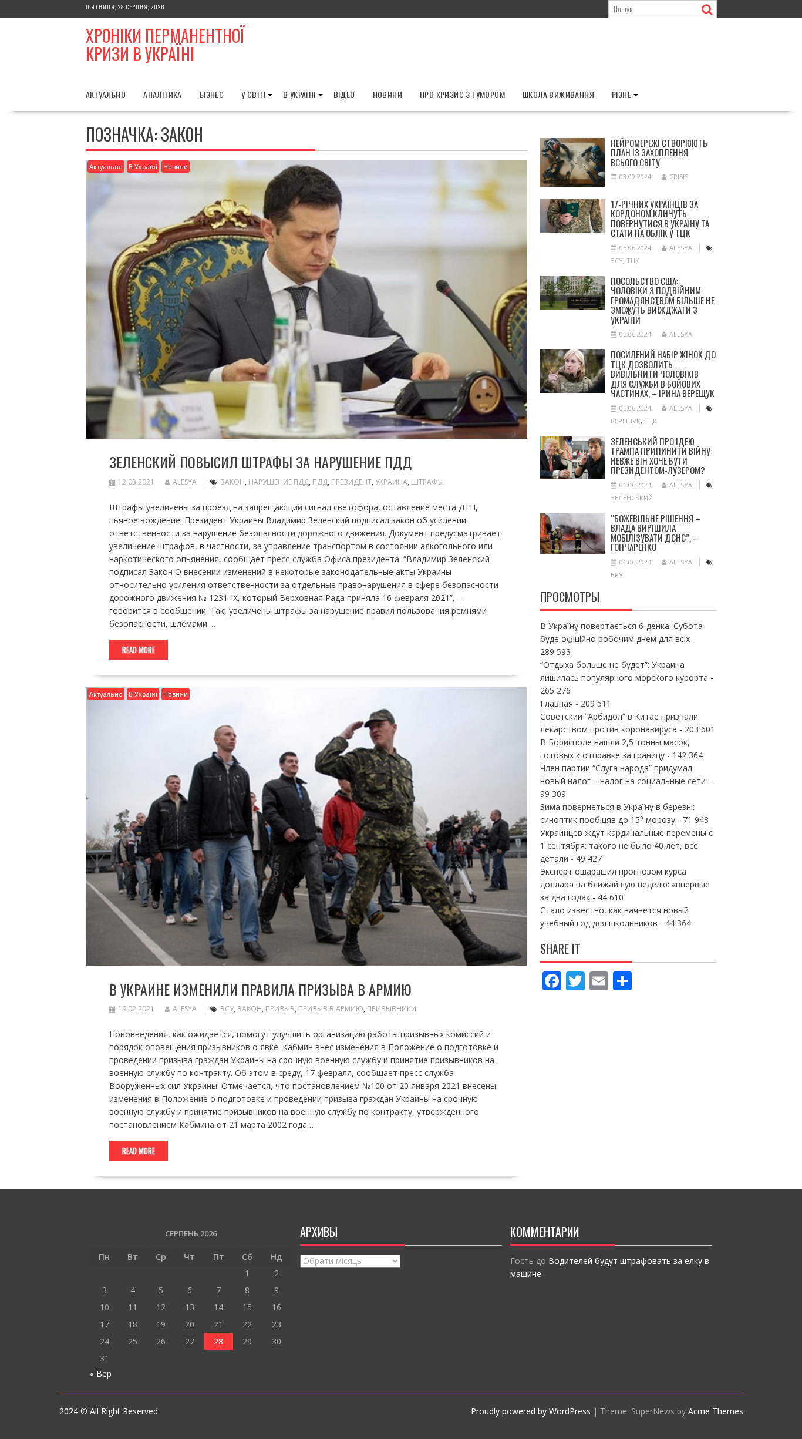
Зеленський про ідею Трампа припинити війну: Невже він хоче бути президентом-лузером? (661, 456)
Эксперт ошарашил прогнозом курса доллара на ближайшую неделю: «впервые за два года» (625, 884)
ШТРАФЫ (427, 482)
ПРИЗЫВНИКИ (391, 1009)
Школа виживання (558, 94)
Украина (391, 482)
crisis (678, 176)
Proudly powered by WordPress (531, 1411)
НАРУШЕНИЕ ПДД (278, 482)
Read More (138, 649)
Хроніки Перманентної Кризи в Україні (165, 44)
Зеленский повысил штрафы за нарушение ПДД (260, 461)
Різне (621, 94)
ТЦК (632, 260)
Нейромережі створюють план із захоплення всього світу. (659, 152)
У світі (253, 94)
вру (617, 574)
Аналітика (162, 94)
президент (351, 482)
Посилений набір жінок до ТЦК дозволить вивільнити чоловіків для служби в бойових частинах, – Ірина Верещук (663, 373)
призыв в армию (330, 1009)
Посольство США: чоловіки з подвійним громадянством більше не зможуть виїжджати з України (663, 300)
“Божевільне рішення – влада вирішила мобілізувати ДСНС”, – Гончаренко (655, 533)
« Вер (101, 1373)
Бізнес (212, 94)
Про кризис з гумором (462, 94)
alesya (185, 482)
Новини (387, 94)
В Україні (299, 94)
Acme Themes (715, 1411)
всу (227, 1009)
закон (232, 482)
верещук (626, 420)
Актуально (106, 94)
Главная (556, 703)
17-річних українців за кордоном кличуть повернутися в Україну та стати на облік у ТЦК (660, 218)
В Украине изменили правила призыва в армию (260, 989)
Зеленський (632, 497)
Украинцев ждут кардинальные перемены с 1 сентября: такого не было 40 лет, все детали (626, 845)
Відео (344, 94)
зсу (617, 260)
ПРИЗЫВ (280, 1009)
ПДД (320, 482)
